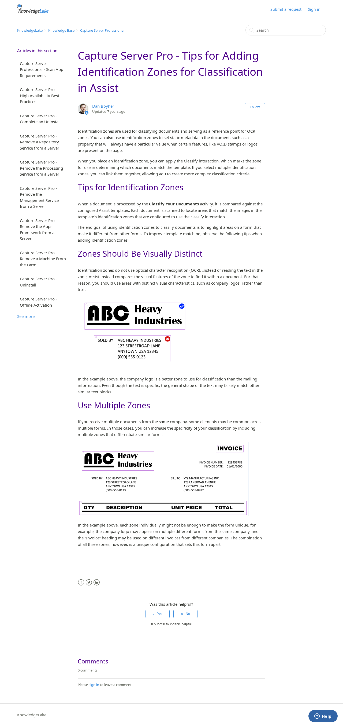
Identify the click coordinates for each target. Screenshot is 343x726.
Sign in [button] (314, 9)
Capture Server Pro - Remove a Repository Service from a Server (39, 142)
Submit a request (285, 9)
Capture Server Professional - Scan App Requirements (41, 69)
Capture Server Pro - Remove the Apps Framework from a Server (38, 229)
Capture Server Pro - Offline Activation (38, 302)
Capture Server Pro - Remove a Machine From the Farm (43, 258)
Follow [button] (255, 107)
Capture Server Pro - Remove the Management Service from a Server (39, 197)
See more (26, 316)
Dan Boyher (103, 106)
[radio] (158, 614)
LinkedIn (96, 582)
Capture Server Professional (102, 30)
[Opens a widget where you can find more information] (323, 716)
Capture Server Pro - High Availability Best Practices (39, 95)
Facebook (81, 582)
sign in (94, 684)
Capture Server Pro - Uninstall (38, 282)
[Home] (33, 12)
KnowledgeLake (30, 30)
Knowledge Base (61, 30)
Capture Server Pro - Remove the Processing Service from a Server (41, 168)
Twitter (88, 582)
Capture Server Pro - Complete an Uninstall (40, 119)
